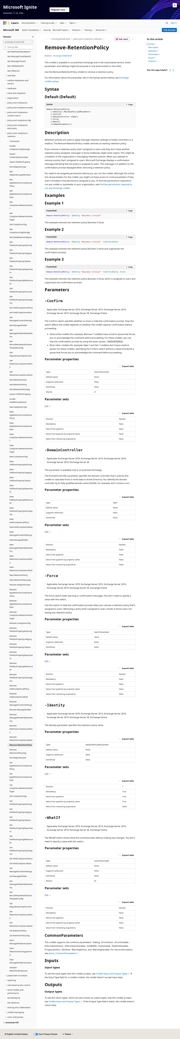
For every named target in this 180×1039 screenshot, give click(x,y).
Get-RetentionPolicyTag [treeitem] (19, 389)
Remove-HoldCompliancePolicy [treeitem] (19, 687)
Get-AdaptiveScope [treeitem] (17, 167)
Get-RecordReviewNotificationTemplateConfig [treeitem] (20, 344)
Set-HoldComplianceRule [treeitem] (20, 863)
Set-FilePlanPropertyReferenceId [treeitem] (21, 839)
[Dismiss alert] (175, 5)
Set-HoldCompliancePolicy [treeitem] (20, 858)
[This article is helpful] (170, 70)
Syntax (151, 44)
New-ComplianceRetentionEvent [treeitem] (21, 437)
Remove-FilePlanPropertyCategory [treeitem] (20, 638)
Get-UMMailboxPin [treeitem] (15, 66)
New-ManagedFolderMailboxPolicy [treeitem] (21, 547)
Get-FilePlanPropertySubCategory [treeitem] (20, 299)
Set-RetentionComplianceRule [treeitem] (20, 924)
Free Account (169, 30)
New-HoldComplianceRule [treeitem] (21, 527)
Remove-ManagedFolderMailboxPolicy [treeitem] (21, 717)
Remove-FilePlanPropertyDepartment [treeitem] (21, 655)
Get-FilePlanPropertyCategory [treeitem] (20, 251)
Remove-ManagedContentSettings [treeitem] (20, 703)
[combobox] (18, 42)
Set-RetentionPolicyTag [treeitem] (19, 935)
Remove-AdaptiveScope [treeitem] (19, 584)
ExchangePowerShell (61, 39)
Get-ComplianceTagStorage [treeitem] (19, 231)
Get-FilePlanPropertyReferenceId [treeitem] (21, 280)
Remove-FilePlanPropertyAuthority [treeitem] (20, 630)
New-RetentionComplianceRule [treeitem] (20, 569)
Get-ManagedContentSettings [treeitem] (20, 319)
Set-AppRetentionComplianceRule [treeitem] (20, 776)
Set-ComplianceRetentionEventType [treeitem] (21, 788)
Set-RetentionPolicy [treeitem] (17, 930)
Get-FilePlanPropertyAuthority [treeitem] (20, 243)
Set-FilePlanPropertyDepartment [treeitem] (21, 828)
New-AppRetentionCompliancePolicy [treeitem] (20, 414)
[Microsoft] (5, 23)
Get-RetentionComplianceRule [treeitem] (20, 373)
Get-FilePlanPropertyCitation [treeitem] (20, 260)
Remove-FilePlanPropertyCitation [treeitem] (20, 646)
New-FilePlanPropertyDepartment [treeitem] (21, 488)
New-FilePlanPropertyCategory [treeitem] (20, 471)
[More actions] (133, 39)
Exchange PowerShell (62, 55)
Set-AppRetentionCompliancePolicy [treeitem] (20, 765)
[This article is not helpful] (173, 70)
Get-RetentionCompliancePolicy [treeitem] (21, 363)
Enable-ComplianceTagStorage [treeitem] (19, 147)
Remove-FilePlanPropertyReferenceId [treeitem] (21, 666)
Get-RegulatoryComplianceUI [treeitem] (20, 354)
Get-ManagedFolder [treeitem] (18, 325)
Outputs (151, 61)
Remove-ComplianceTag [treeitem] (20, 623)
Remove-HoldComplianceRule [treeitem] (18, 695)
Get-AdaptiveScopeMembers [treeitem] (20, 173)
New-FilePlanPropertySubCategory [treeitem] (20, 511)
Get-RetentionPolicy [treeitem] (18, 384)
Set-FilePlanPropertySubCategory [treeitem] (20, 850)
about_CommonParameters (62, 953)
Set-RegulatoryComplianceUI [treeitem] (20, 905)
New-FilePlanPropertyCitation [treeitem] (20, 479)
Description (153, 47)
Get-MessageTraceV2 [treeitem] (16, 61)
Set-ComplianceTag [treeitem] (17, 796)
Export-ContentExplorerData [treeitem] (18, 155)
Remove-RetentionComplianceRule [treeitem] (20, 738)
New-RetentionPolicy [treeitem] (18, 575)
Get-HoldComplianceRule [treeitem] (20, 312)
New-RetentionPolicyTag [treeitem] (20, 580)
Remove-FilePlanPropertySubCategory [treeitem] (20, 677)
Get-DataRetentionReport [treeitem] (20, 237)
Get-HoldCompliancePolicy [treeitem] (21, 307)
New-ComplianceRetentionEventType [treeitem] (21, 448)
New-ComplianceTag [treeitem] (18, 456)
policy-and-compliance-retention (87, 39)
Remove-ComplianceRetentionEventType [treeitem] (21, 615)
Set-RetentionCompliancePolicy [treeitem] (21, 914)
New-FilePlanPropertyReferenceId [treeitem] (21, 499)
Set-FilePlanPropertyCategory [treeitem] (20, 811)
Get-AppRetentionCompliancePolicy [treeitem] (20, 182)
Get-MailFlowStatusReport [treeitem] (18, 51)
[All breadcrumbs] (47, 39)
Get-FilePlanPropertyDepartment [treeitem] (21, 269)
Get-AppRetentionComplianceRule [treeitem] (20, 194)
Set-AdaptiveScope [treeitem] (17, 757)
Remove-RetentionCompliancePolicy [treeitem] (21, 728)
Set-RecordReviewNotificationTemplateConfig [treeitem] (20, 895)
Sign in (174, 23)
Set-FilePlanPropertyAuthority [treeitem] (20, 803)
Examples (152, 51)
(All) (47, 406)
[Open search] (167, 23)
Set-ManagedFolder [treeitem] (18, 876)
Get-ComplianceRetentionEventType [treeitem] (21, 216)
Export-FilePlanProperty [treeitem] (19, 162)
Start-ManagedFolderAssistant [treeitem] (20, 942)
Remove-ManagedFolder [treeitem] (20, 709)
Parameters (153, 54)
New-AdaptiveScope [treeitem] (18, 407)
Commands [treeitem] (14, 141)
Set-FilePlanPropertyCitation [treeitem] (20, 819)
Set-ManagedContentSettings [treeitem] (20, 870)
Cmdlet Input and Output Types (111, 973)
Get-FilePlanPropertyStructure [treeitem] (20, 290)
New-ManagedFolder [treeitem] (18, 540)
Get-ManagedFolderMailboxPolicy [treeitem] (21, 333)
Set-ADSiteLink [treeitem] (13, 998)
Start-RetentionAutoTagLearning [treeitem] (20, 951)
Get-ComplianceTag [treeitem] (18, 224)
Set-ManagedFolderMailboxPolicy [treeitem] (21, 884)
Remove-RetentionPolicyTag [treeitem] (17, 751)
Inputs (151, 58)
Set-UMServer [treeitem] (13, 1002)
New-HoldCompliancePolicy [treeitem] (19, 521)
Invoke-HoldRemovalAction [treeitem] (18, 400)
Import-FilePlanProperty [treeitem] (20, 394)
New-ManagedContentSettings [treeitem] (20, 533)
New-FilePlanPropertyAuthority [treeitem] (20, 463)
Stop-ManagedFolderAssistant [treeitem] (20, 961)
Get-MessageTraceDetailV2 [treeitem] (19, 56)
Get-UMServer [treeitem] (13, 71)
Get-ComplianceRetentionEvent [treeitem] (21, 205)
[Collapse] (32, 37)
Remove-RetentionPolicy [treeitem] (20, 745)
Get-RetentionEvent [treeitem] (18, 380)
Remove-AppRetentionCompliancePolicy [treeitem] (20, 592)
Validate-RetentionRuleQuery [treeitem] (18, 969)
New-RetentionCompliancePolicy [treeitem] (21, 559)
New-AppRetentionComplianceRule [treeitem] (20, 426)
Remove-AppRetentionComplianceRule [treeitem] (20, 603)
